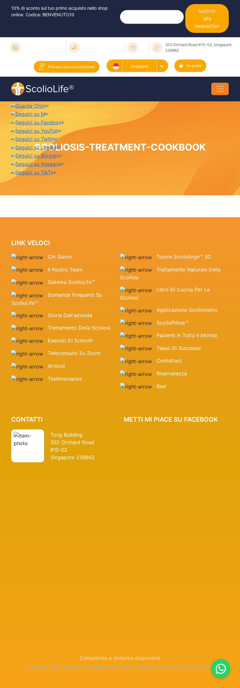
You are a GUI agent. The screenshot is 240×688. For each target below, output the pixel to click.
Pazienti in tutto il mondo (187, 335)
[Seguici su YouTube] (36, 130)
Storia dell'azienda (70, 315)
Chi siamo (60, 257)
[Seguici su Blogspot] (36, 155)
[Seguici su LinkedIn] (35, 147)
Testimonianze (65, 379)
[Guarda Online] (29, 105)
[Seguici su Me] (29, 113)
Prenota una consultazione (71, 66)
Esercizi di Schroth (70, 340)
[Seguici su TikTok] (33, 172)
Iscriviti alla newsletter (207, 18)
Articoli (56, 366)
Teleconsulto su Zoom (74, 353)
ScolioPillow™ (172, 323)
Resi (161, 386)
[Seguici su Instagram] (37, 163)
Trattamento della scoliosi (79, 328)
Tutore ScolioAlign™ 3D (184, 257)
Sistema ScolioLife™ (71, 282)
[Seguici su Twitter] (34, 139)
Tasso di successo (179, 348)
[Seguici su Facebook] (37, 122)
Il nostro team (65, 269)
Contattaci (169, 360)
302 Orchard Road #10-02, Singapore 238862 (198, 47)
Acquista (194, 65)
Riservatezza (172, 373)
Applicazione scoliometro (187, 310)
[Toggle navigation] (220, 89)
